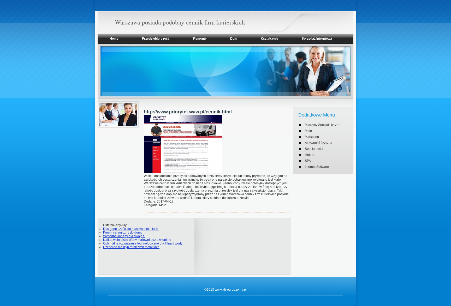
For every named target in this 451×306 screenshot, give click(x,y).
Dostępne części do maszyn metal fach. (131, 229)
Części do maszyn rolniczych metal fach (131, 247)
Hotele (309, 155)
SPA (308, 161)
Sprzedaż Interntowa (317, 38)
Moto (308, 131)
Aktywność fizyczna (318, 143)
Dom (233, 38)
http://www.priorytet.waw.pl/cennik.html (188, 111)
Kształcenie (269, 38)
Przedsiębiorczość (156, 38)
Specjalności (314, 149)
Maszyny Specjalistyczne (322, 125)
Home (114, 38)
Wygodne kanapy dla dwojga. (124, 236)
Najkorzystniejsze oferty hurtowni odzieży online (137, 240)
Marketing (312, 137)
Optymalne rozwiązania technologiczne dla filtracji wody (142, 243)
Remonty (200, 38)
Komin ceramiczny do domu (123, 232)
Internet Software (317, 167)
